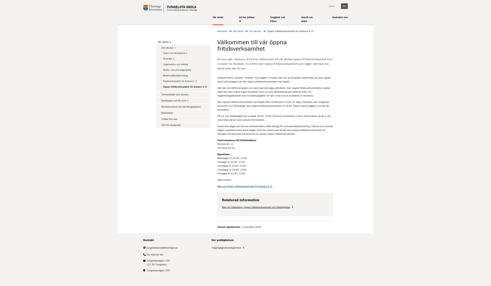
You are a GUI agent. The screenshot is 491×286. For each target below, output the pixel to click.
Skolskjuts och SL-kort (173, 100)
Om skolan (255, 31)
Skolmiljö (167, 59)
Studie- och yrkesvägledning (177, 70)
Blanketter (167, 113)
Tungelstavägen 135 (158, 270)
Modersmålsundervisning (175, 75)
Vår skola (238, 31)
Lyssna (332, 6)
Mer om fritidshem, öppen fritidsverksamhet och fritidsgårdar (256, 207)
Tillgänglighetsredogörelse (226, 247)
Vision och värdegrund (174, 53)
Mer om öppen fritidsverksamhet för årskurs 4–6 (244, 186)
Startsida (222, 31)
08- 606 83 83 (155, 254)
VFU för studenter (171, 125)
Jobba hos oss (169, 119)
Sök (344, 6)
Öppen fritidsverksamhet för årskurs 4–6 (185, 87)
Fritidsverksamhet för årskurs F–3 (180, 81)
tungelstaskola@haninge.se (162, 247)
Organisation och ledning (175, 64)
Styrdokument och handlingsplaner (181, 106)
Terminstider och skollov (175, 94)
